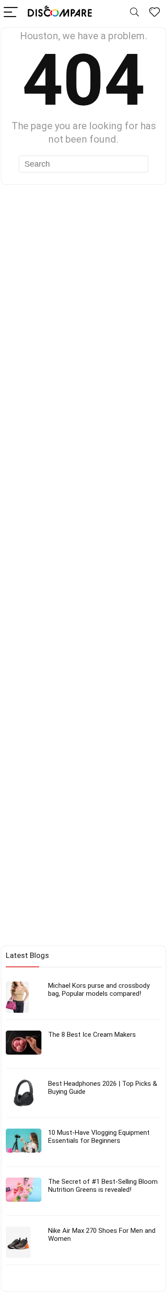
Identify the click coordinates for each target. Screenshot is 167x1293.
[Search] (134, 13)
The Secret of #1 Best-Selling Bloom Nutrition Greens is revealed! (103, 1186)
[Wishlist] (154, 12)
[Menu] (10, 13)
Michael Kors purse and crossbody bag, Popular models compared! (99, 990)
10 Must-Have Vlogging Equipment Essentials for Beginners (99, 1137)
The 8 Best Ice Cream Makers (92, 1035)
